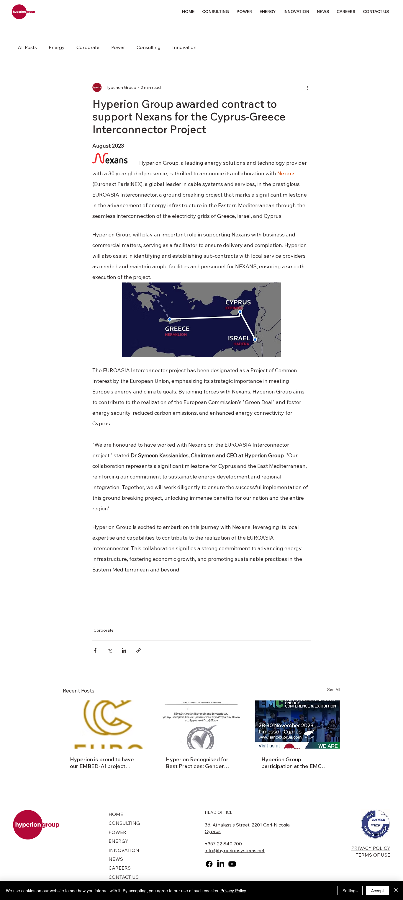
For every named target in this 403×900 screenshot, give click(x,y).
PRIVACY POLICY (370, 848)
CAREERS (120, 868)
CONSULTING (124, 823)
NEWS (116, 859)
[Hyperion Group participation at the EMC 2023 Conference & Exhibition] (297, 724)
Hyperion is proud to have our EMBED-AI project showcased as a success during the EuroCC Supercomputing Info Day (102, 763)
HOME (116, 814)
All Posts (27, 47)
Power (118, 47)
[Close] (395, 890)
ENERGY (118, 841)
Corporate (87, 47)
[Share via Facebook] (95, 650)
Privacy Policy (233, 891)
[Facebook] (209, 864)
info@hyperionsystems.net (235, 850)
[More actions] (307, 87)
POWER (117, 832)
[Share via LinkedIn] (124, 650)
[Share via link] (138, 650)
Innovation (184, 47)
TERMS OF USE (373, 855)
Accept (377, 891)
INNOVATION (124, 850)
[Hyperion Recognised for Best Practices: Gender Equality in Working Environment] (202, 724)
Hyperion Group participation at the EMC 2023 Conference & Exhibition (291, 763)
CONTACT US (124, 877)
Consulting (148, 47)
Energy (57, 47)
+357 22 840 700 (223, 844)
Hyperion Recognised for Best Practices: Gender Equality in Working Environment (197, 763)
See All (333, 689)
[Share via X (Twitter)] (109, 650)
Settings (350, 891)
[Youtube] (232, 864)
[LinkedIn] (220, 864)
